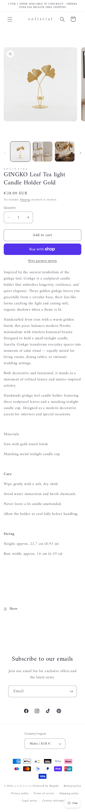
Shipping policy (69, 793)
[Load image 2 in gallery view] (42, 152)
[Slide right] (80, 152)
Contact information (55, 800)
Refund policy (72, 786)
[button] (10, 19)
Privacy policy (20, 793)
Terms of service (44, 793)
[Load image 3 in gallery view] (65, 152)
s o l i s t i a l (23, 786)
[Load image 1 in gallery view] (20, 152)
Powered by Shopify (46, 786)
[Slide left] (4, 152)
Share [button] (13, 609)
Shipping (25, 200)
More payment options (42, 261)
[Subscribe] (71, 691)
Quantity (10, 208)
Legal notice (29, 800)
